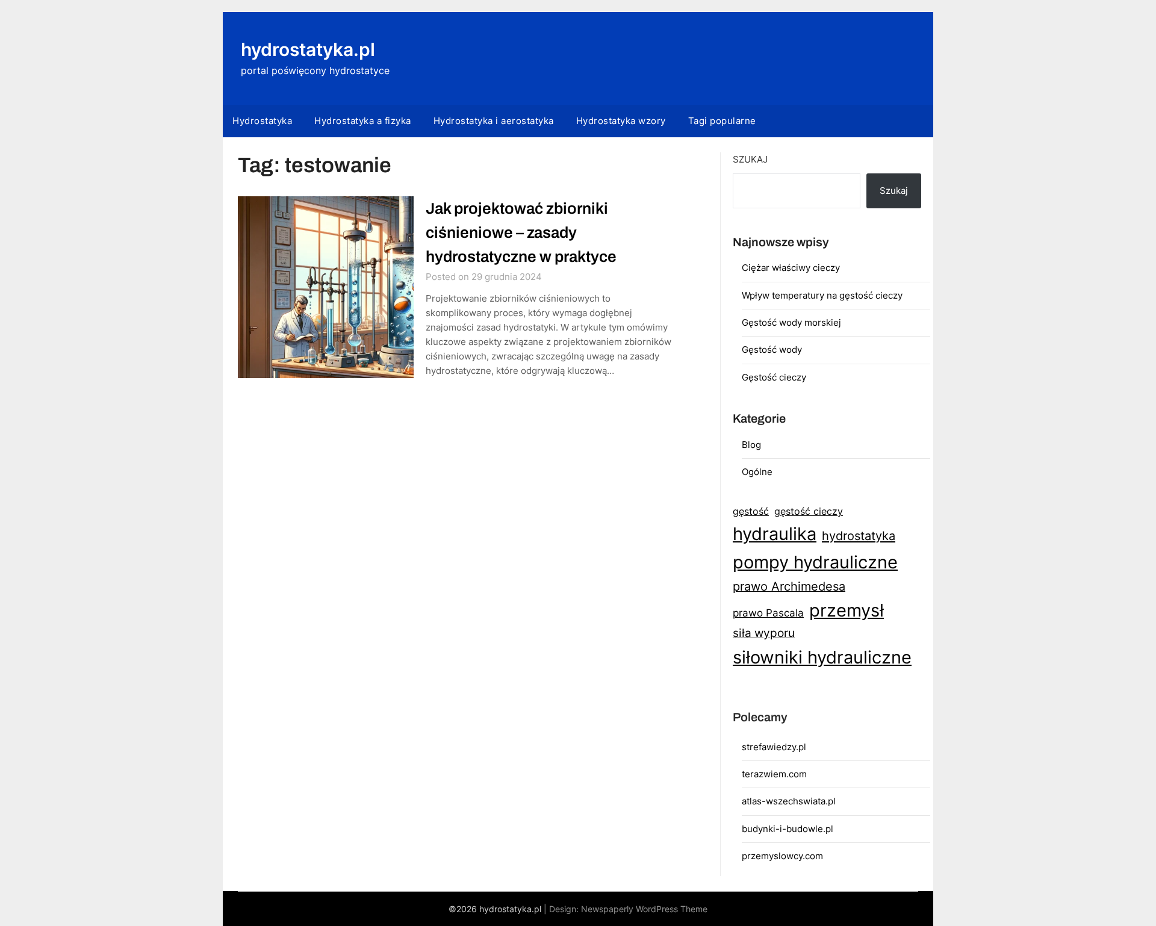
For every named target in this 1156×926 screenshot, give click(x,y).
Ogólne (757, 471)
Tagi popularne (722, 120)
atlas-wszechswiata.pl (789, 801)
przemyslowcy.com (782, 856)
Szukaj (750, 159)
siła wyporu (764, 633)
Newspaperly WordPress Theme (644, 909)
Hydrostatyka (262, 120)
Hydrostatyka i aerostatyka (494, 120)
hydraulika (774, 533)
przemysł (846, 610)
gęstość (751, 511)
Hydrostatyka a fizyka (362, 120)
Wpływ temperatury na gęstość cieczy (822, 295)
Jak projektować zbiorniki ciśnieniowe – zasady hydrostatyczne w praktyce (521, 232)
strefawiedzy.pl (774, 747)
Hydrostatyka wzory (621, 120)
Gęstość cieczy (774, 377)
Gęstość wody (772, 349)
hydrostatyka (858, 536)
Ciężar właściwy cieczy (791, 267)
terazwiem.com (774, 774)
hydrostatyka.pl (308, 49)
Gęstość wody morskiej (791, 322)
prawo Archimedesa (789, 586)
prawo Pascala (768, 613)
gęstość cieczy (808, 511)
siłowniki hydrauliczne (822, 657)
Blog (751, 444)
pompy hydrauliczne (815, 562)
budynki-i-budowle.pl (787, 828)
